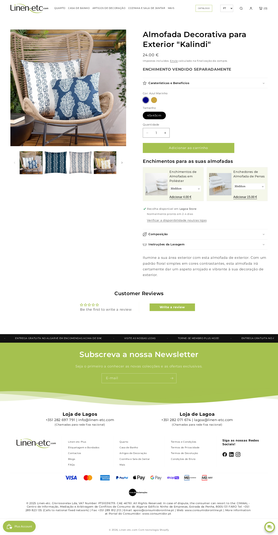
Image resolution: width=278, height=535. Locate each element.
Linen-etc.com (128, 529)
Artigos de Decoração (133, 453)
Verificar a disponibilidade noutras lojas (177, 220)
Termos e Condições (183, 441)
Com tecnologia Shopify (153, 529)
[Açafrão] (154, 100)
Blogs (71, 459)
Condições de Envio (183, 459)
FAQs (71, 464)
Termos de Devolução (184, 453)
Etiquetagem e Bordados (83, 447)
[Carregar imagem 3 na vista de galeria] (80, 162)
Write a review (172, 307)
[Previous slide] (148, 184)
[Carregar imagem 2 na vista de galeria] (55, 162)
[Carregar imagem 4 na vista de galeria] (105, 162)
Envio (174, 60)
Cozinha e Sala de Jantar (135, 459)
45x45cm (154, 115)
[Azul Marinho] (146, 100)
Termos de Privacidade (185, 447)
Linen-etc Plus (77, 441)
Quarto (124, 441)
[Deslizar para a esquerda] (14, 162)
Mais (122, 464)
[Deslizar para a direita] (122, 162)
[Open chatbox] (269, 527)
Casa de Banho (129, 447)
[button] (205, 83)
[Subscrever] (171, 378)
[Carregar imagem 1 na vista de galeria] (31, 162)
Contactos (74, 453)
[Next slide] (262, 184)
